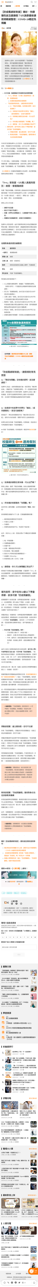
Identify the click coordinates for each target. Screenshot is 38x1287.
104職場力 (26, 79)
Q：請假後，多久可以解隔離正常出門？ (23, 124)
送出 (19, 954)
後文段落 (32, 429)
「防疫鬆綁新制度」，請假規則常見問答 (20, 103)
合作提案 (18, 1273)
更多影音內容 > (32, 1195)
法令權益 (26, 6)
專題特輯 (8, 6)
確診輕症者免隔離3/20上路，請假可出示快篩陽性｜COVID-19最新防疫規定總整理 (19, 356)
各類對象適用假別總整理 (18, 101)
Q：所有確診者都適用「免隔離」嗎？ (22, 121)
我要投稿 (8, 1273)
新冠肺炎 (23, 893)
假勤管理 (9, 893)
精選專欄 (12, 881)
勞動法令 (16, 893)
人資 (3, 893)
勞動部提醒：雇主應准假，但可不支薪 (22, 132)
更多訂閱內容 (33, 1098)
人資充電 (17, 6)
